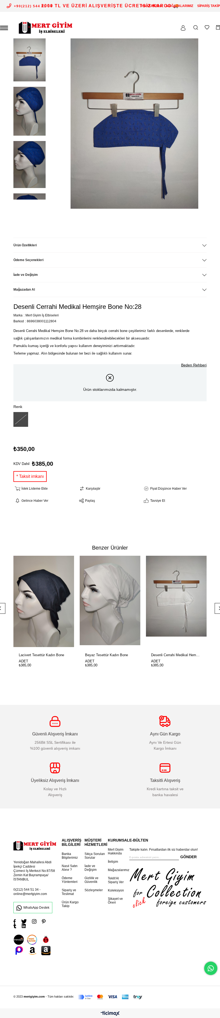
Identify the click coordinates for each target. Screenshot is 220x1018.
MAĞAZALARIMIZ (179, 6)
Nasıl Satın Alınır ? (70, 868)
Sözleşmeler (94, 890)
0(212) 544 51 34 (26, 889)
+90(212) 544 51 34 (33, 6)
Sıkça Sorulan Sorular (95, 856)
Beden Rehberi (194, 365)
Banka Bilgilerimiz (70, 856)
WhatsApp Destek (36, 907)
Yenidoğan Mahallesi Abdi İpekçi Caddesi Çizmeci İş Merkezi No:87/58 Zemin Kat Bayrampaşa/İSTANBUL (34, 870)
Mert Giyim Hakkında (115, 851)
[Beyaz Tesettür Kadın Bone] (110, 601)
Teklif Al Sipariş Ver (116, 880)
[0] (218, 27)
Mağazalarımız (118, 870)
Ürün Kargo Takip (70, 904)
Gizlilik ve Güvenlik (91, 880)
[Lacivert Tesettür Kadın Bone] (43, 601)
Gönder (188, 857)
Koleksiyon (116, 890)
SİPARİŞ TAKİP (208, 6)
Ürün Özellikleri (25, 245)
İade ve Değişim (25, 275)
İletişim (113, 862)
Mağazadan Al (24, 289)
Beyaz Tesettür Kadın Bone (106, 655)
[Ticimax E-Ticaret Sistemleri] (110, 1014)
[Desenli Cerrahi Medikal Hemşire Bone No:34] (176, 601)
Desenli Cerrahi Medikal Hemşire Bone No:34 (176, 655)
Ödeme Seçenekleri (28, 260)
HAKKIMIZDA (151, 6)
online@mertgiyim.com (30, 894)
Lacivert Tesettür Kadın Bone (41, 655)
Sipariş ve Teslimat (69, 892)
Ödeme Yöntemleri (70, 880)
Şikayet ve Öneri (115, 900)
